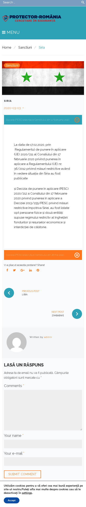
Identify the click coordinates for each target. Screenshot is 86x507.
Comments (14, 386)
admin (48, 337)
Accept (11, 500)
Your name (14, 435)
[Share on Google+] (22, 270)
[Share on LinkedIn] (30, 270)
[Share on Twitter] (14, 270)
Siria (8, 101)
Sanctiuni (25, 47)
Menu (13, 32)
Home (6, 47)
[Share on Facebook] (7, 270)
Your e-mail (14, 453)
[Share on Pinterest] (38, 270)
